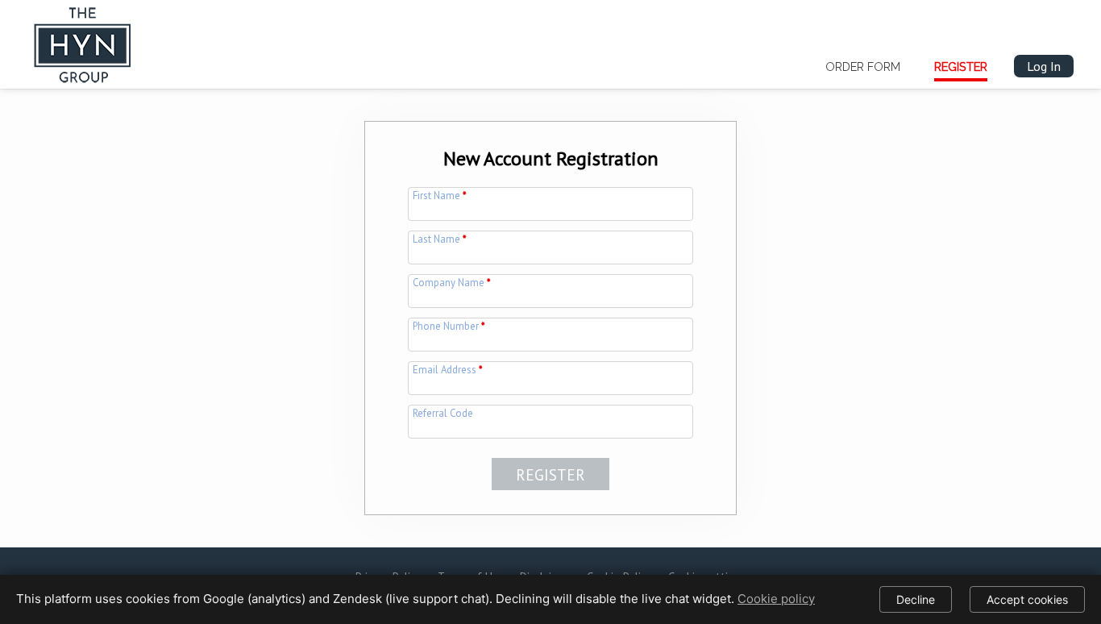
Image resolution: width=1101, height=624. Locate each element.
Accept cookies (1027, 599)
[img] (82, 41)
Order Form (862, 66)
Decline (915, 599)
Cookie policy (776, 598)
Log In (1044, 66)
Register (960, 66)
